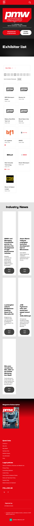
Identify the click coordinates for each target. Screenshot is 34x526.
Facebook (8, 492)
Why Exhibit (5, 448)
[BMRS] (24, 133)
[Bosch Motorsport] (24, 155)
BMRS (21, 140)
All (5, 74)
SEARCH (30, 2)
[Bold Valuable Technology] (10, 155)
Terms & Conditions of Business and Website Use (13, 465)
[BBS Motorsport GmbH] (10, 89)
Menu (4, 3)
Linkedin (4, 492)
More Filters (8, 68)
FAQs (4, 458)
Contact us (5, 443)
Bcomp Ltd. (22, 97)
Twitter (12, 492)
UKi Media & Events (8, 505)
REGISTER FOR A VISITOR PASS (11, 32)
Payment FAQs (6, 480)
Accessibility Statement (8, 470)
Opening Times (6, 451)
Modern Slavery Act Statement (9, 482)
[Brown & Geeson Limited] (10, 179)
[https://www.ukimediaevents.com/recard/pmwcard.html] (13, 436)
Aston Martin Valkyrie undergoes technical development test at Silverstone (25, 244)
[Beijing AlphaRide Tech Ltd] (10, 111)
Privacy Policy (6, 468)
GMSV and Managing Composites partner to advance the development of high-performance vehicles (9, 246)
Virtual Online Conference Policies (10, 475)
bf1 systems (8, 140)
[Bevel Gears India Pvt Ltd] (24, 111)
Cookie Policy (6, 473)
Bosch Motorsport (24, 162)
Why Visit (5, 446)
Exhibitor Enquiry (6, 453)
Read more (9, 270)
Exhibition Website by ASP (18, 519)
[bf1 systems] (10, 133)
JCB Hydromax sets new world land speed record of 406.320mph (25, 310)
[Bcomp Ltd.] (24, 89)
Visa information (6, 456)
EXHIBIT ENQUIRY (25, 32)
